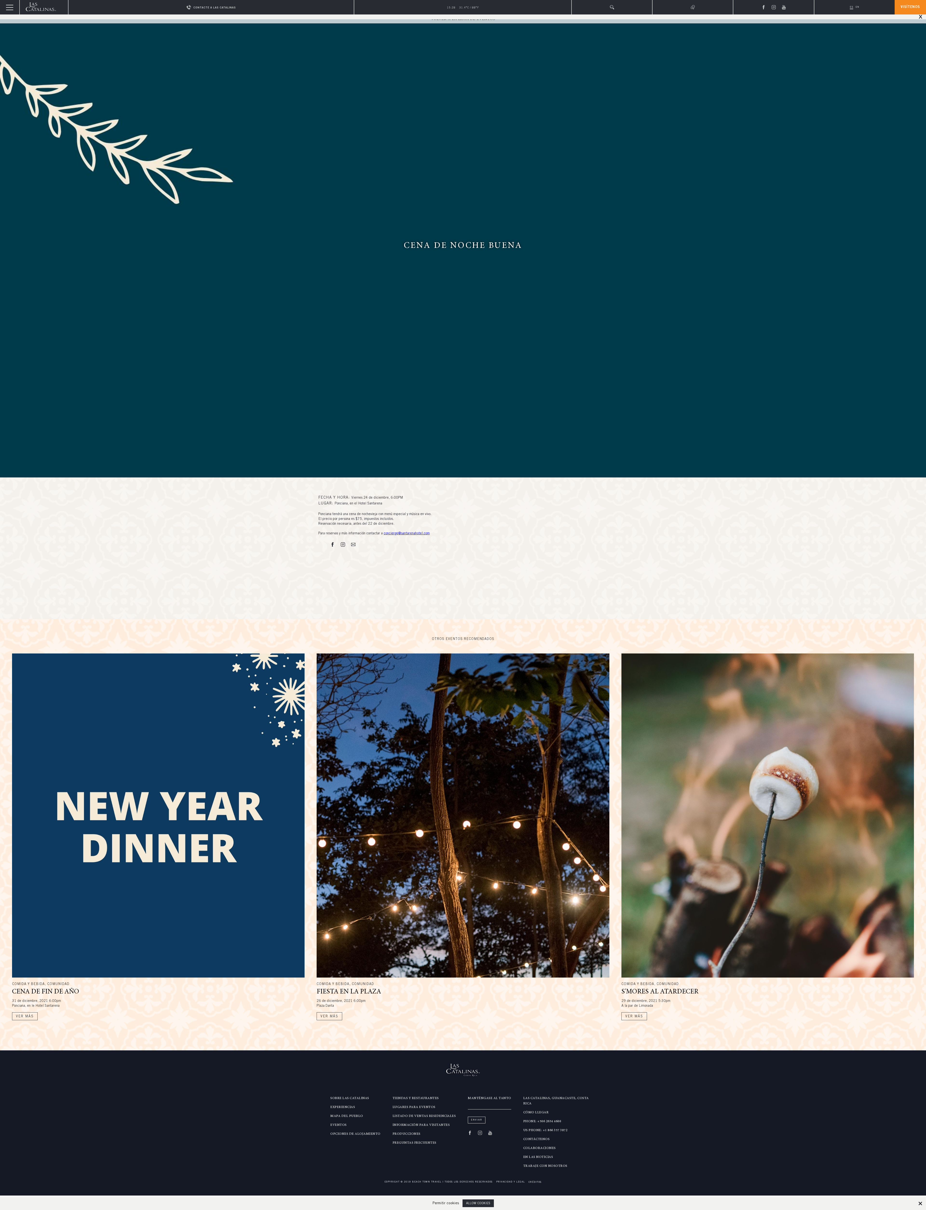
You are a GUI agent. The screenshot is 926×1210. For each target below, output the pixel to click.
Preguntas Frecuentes (414, 1143)
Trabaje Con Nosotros (545, 1166)
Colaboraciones (539, 1148)
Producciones (407, 1134)
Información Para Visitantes (421, 1125)
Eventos (338, 1125)
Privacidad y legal (510, 1182)
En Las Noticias (538, 1157)
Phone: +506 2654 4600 (542, 1121)
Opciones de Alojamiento (355, 1134)
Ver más (25, 1016)
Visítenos (910, 7)
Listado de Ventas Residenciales (424, 1116)
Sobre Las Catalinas (349, 1098)
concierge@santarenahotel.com (407, 533)
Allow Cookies (478, 1203)
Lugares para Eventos (414, 1107)
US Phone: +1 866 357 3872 (545, 1130)
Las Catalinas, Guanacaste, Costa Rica (556, 1101)
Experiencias (342, 1107)
